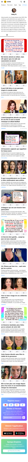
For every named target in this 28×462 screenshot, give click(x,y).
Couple (2, 67)
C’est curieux (4, 157)
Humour (3, 275)
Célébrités (3, 128)
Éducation (3, 245)
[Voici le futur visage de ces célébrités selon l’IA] (14, 285)
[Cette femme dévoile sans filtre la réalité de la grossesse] (14, 343)
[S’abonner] (23, 417)
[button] (4, 54)
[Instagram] (16, 404)
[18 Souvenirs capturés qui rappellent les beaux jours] (14, 138)
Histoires (3, 333)
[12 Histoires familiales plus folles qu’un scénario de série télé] (14, 314)
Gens (2, 97)
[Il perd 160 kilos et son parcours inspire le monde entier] (14, 77)
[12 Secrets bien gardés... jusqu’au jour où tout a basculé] (14, 226)
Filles (2, 363)
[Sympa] (7, 2)
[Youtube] (5, 404)
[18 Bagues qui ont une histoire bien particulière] (14, 197)
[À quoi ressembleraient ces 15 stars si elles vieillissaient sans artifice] (14, 167)
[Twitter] (11, 404)
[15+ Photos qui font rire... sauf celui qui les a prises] (14, 255)
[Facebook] (22, 404)
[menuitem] (7, 35)
